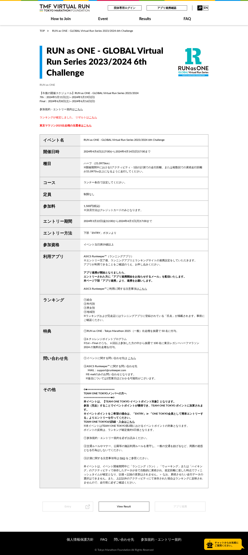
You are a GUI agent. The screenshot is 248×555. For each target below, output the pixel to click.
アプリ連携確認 (166, 8)
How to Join (61, 19)
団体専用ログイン (124, 8)
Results (145, 19)
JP (200, 7)
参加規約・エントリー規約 (161, 539)
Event (103, 19)
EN (206, 7)
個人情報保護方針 (80, 539)
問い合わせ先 (124, 539)
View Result (124, 506)
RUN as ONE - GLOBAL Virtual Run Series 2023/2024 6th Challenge (92, 31)
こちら (79, 109)
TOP (42, 31)
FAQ (187, 19)
